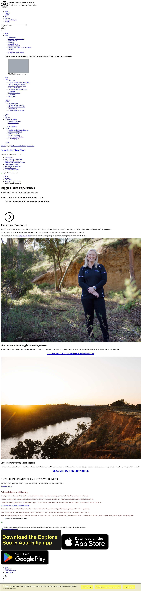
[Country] (6, 505)
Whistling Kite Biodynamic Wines (15, 162)
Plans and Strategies (11, 126)
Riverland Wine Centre (12, 169)
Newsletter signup (6, 486)
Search (5, 25)
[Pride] (8, 525)
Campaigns (8, 179)
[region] (70, 587)
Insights (7, 142)
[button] (2, 28)
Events (7, 114)
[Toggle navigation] (5, 28)
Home (6, 176)
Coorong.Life (9, 157)
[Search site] (1, 25)
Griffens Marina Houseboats (13, 166)
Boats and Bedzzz (10, 168)
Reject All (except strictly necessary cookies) (108, 587)
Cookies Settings (86, 587)
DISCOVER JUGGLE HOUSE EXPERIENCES (70, 353)
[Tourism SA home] (19, 8)
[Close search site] (26, 25)
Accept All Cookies (129, 587)
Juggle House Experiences (13, 161)
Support (7, 100)
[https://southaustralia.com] (9, 529)
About (6, 77)
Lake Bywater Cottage (11, 164)
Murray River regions (24, 236)
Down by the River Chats (12, 181)
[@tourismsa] (6, 576)
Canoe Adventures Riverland (13, 159)
